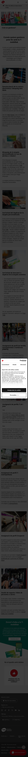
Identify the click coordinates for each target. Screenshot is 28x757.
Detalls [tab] (14, 364)
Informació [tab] (23, 364)
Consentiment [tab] (5, 364)
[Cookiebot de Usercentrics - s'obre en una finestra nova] (20, 361)
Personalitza (13, 395)
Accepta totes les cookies (14, 390)
